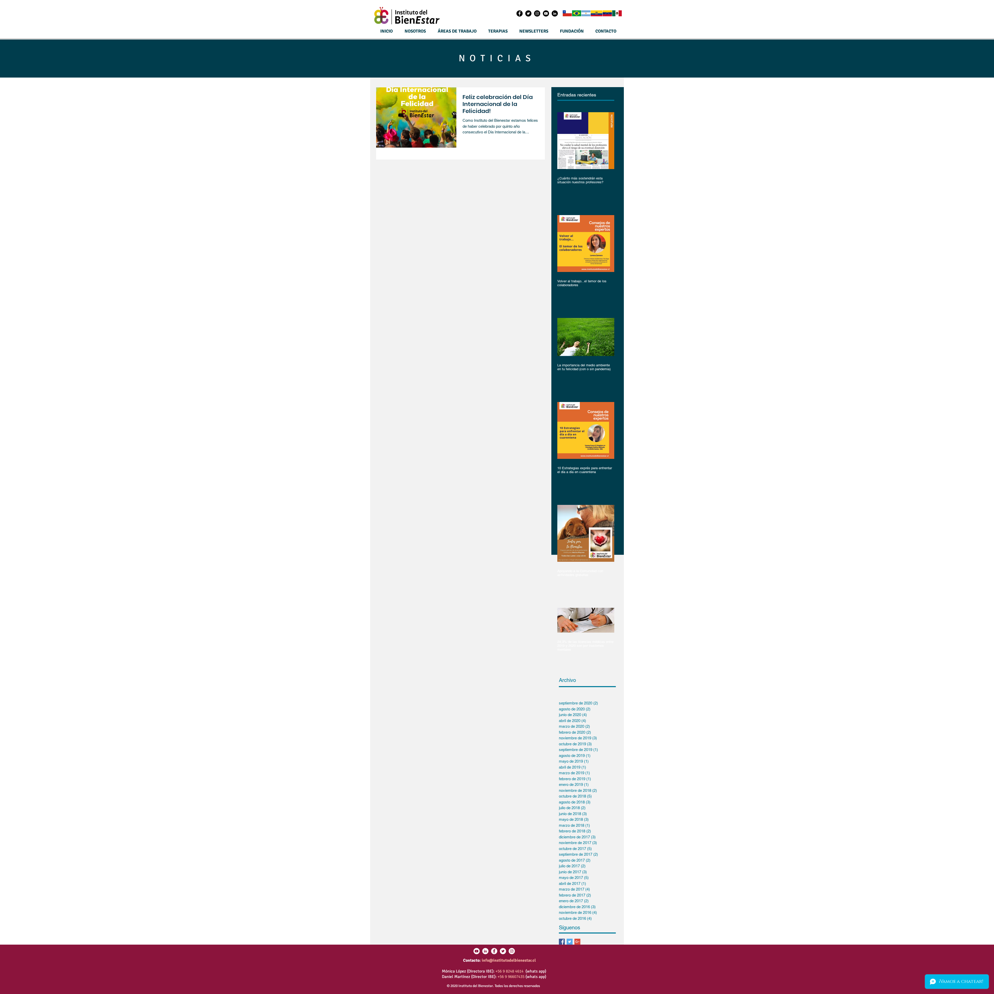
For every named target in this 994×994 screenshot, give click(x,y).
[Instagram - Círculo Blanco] (512, 951)
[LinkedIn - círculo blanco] (485, 951)
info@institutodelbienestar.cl (509, 960)
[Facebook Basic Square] (562, 942)
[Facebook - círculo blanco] (494, 951)
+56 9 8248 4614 (509, 971)
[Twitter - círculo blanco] (503, 951)
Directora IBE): (481, 971)
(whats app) (534, 971)
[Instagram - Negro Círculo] (537, 13)
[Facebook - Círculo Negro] (519, 13)
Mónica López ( (455, 971)
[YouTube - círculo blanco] (476, 951)
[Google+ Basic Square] (577, 942)
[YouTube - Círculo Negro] (546, 13)
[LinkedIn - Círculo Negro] (555, 13)
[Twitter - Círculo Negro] (528, 13)
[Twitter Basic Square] (570, 942)
